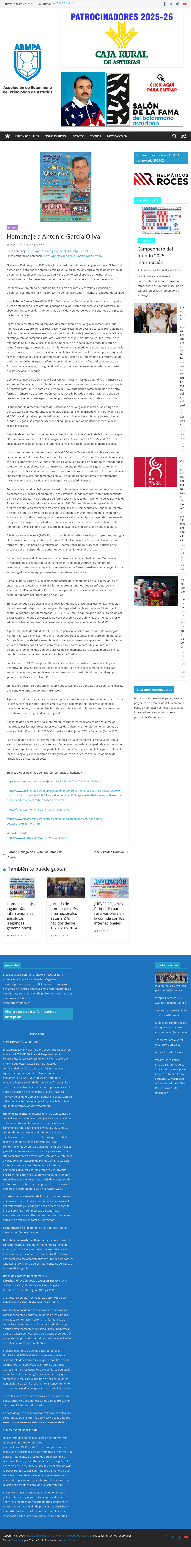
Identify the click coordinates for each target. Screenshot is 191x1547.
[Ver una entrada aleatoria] (183, 136)
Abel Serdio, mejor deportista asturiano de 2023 (183, 613)
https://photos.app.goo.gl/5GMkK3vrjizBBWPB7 (73, 256)
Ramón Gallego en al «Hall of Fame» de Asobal (34, 854)
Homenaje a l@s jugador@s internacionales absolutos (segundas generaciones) (21, 915)
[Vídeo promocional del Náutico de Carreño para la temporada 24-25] (155, 515)
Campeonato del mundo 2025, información (155, 255)
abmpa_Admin (36, 244)
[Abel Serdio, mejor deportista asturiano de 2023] (156, 628)
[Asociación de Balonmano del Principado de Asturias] (7, 136)
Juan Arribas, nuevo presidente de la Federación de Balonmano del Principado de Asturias (182, 366)
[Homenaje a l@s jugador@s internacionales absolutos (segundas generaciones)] (22, 880)
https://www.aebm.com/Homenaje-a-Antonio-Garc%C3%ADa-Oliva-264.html (54, 781)
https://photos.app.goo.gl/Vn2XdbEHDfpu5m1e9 (58, 251)
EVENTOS (78, 136)
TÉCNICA (95, 136)
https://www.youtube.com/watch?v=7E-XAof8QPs (37, 837)
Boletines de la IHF (63, 4)
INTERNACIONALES (27, 136)
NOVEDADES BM (117, 136)
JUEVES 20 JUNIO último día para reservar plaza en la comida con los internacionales (109, 913)
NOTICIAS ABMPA (56, 136)
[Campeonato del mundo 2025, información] (161, 221)
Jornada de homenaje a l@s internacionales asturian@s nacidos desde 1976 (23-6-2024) (64, 915)
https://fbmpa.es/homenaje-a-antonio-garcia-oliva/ (38, 809)
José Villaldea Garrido (109, 852)
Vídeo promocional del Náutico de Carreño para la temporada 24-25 (182, 500)
